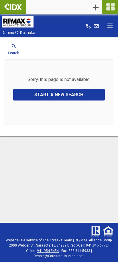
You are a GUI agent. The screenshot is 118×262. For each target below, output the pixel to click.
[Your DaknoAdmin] (13, 7)
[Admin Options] (95, 7)
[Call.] (88, 25)
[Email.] (96, 25)
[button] (13, 51)
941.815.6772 (97, 245)
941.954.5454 (48, 251)
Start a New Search (58, 94)
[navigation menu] (110, 7)
